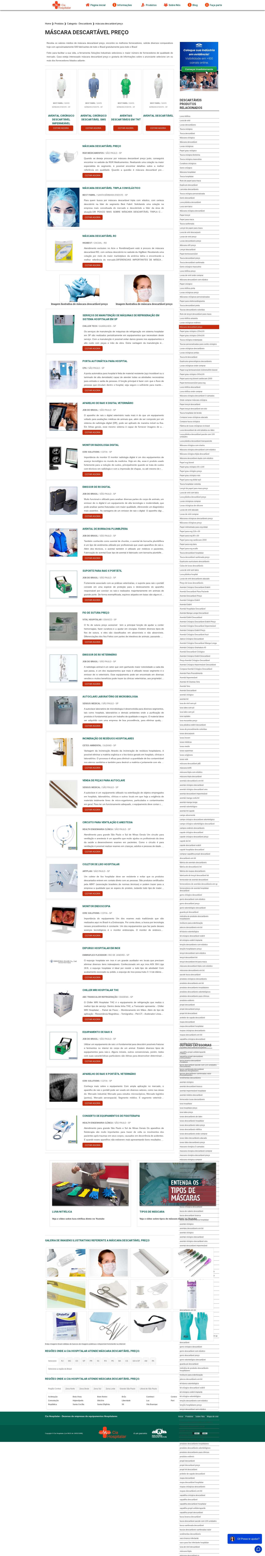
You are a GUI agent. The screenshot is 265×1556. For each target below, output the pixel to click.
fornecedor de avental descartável (194, 880)
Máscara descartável (188, 142)
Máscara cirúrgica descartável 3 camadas (197, 396)
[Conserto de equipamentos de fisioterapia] (63, 1130)
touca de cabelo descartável (191, 1211)
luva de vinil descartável (190, 1547)
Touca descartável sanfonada (192, 262)
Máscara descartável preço (191, 327)
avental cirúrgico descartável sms (193, 789)
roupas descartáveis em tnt (191, 1035)
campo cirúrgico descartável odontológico (197, 819)
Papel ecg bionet (187, 463)
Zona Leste (110, 1389)
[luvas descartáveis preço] (66, 1263)
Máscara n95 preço (188, 245)
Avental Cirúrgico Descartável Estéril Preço (198, 622)
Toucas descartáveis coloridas (192, 310)
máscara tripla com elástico (191, 772)
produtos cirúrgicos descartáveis (193, 979)
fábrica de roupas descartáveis (192, 871)
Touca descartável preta (190, 305)
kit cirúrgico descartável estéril (192, 936)
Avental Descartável (188, 690)
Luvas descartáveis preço (190, 241)
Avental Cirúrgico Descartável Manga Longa (198, 643)
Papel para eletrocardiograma (192, 301)
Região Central (54, 1389)
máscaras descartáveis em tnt (192, 970)
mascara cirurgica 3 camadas (192, 1147)
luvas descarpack (187, 733)
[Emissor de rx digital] (63, 501)
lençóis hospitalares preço (191, 949)
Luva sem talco (186, 207)
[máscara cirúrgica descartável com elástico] (108, 1294)
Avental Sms (185, 686)
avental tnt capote (187, 811)
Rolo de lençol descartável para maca (195, 314)
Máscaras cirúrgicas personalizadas (195, 297)
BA (119, 1361)
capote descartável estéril (190, 845)
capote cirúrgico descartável (191, 832)
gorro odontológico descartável (193, 908)
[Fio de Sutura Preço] (63, 626)
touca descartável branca (190, 1215)
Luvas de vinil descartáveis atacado (194, 579)
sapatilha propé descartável (191, 1512)
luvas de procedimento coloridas (193, 729)
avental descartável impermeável (193, 794)
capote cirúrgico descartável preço (194, 837)
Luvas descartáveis (188, 125)
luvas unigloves (186, 755)
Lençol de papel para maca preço (194, 488)
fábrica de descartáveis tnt (191, 867)
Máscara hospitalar (188, 172)
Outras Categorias (195, 1045)
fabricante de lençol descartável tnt (194, 875)
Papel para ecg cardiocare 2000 (193, 540)
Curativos (184, 1062)
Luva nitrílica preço (188, 271)
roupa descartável (187, 1022)
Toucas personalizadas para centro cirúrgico (198, 344)
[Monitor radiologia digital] (63, 459)
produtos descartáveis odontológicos (195, 992)
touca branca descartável (190, 1198)
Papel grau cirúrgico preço (191, 471)
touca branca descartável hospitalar (194, 1203)
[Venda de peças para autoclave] (63, 794)
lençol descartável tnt (188, 957)
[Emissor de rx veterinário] (63, 668)
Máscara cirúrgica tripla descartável (194, 454)
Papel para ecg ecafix (189, 549)
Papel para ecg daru (188, 544)
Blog (195, 5)
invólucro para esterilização (191, 923)
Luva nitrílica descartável (190, 387)
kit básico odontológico (189, 932)
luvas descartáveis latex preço (192, 1125)
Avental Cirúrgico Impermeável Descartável (198, 665)
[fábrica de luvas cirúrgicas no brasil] (66, 1326)
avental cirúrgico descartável (192, 785)
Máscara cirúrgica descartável (192, 211)
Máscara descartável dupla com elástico (196, 458)
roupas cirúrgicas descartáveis (192, 1031)
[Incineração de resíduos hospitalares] (63, 752)
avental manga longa (188, 802)
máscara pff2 (185, 1172)
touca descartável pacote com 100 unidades (198, 1521)
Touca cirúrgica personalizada (192, 194)
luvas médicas (186, 742)
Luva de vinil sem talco (189, 570)
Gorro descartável (187, 198)
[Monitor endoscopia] (63, 920)
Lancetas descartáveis (189, 189)
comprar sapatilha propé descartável (195, 854)
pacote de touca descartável (191, 1194)
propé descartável (187, 1005)
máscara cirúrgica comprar (191, 1160)
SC (98, 1361)
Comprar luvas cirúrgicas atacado (194, 417)
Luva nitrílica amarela (189, 318)
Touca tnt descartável (188, 357)
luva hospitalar (186, 1104)
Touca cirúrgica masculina (191, 159)
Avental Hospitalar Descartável (192, 609)
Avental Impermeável (188, 678)
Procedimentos (186, 1075)
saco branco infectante (189, 1538)
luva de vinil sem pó (188, 703)
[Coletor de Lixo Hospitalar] (63, 878)
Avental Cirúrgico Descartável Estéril (195, 587)
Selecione (52, 1361)
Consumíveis (185, 1058)
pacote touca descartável (190, 975)
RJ (62, 1361)
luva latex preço (186, 1112)
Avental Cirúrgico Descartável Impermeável (198, 626)
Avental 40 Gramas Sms (190, 682)
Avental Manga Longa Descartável (194, 613)
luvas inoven (185, 738)
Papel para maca (187, 219)
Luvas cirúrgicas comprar (190, 501)
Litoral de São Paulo (148, 1389)
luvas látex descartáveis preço (192, 1142)
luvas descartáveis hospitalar (192, 1121)
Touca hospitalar (187, 176)
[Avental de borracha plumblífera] (63, 542)
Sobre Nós (175, 5)
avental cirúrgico (187, 695)
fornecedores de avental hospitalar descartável (194, 889)
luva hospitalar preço (188, 1108)
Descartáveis (185, 1066)
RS (105, 1361)
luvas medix (185, 746)
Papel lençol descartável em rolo (193, 409)
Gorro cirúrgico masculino (190, 267)
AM (145, 1361)
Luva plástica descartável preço (193, 497)
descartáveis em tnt (188, 858)
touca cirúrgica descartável (191, 1207)
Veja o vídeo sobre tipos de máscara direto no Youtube (168, 1218)
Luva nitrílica (185, 116)
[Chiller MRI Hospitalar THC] (63, 1004)
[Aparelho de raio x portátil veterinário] (63, 1088)
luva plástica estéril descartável (193, 725)
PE (112, 1361)
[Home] (62, 5)
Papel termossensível (189, 254)
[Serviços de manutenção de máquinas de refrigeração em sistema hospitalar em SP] (63, 329)
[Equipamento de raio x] (63, 1046)
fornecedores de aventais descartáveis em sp (198, 884)
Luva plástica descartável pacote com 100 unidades (197, 435)
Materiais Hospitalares (189, 1071)
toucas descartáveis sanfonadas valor (195, 1530)
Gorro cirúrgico (186, 168)
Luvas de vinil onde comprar (191, 275)
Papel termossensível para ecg (192, 383)
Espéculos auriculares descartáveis (194, 561)
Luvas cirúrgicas (186, 146)
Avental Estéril (186, 604)
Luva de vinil (185, 120)
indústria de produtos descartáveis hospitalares (194, 917)
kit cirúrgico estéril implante (191, 940)
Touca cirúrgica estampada (191, 340)
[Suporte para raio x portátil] (63, 584)
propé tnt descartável (188, 1013)
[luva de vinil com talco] (151, 1263)
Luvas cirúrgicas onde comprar (192, 366)
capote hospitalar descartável (192, 850)
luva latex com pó (187, 708)
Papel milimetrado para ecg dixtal (194, 527)
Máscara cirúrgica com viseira (192, 445)
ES (77, 1361)
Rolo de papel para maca (190, 181)
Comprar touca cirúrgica (190, 422)
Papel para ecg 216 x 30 (190, 531)
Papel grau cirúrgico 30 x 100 (192, 467)
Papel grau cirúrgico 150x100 (192, 331)
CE (126, 1361)
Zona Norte (70, 1389)
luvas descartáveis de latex (191, 1117)
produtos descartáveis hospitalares (194, 987)
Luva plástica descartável (190, 202)
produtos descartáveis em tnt (192, 983)
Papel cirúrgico (186, 284)
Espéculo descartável (189, 185)
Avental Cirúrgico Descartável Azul (194, 635)
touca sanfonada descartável (192, 1525)
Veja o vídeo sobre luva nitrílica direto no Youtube (78, 1218)
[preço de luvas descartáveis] (193, 1263)
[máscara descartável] (193, 1326)
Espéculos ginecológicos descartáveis (196, 361)
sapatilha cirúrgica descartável (192, 1039)
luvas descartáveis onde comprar (193, 1134)
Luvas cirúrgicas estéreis (190, 323)
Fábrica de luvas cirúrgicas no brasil (195, 426)
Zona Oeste (84, 1389)
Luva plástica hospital (189, 574)
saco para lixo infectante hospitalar (194, 1543)
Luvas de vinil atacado (189, 510)
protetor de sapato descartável (192, 1018)
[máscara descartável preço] (79, 288)
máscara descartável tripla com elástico (196, 966)
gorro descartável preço (190, 903)
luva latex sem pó (187, 712)
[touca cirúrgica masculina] (193, 1294)
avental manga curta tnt (189, 798)
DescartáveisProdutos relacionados (191, 104)
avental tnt (184, 699)
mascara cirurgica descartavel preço (195, 1155)
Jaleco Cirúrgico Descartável (192, 639)
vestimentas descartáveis (190, 1534)
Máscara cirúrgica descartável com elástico (198, 450)
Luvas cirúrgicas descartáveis (192, 348)
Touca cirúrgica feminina (190, 155)
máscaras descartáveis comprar (193, 1190)
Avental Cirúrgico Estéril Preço (192, 630)
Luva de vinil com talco (189, 493)
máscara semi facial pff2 (190, 1177)
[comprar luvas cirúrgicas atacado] (108, 1263)
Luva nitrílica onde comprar (191, 391)
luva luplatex (185, 716)
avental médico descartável (191, 1095)
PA (153, 1361)
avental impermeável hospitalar (193, 1091)
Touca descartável (187, 133)
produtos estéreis (187, 1000)
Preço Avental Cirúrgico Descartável (195, 660)
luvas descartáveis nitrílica (191, 1129)
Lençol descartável (188, 250)
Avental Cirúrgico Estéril (190, 600)
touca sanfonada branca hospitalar (194, 1220)
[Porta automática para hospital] (63, 375)
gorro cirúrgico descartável (191, 895)
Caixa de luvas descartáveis (191, 566)
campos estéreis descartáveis (192, 828)
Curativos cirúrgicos (188, 163)
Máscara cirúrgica (187, 138)
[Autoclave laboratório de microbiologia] (63, 710)
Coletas (183, 1054)
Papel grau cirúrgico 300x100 (192, 374)
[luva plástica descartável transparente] (66, 1294)
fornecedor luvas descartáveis (192, 1099)
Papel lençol (185, 215)
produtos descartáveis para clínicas (194, 996)
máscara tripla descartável (191, 776)
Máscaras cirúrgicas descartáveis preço (196, 518)
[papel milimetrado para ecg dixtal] (151, 1326)
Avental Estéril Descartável (191, 617)
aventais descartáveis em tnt (191, 781)
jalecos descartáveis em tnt (191, 927)
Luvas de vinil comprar (189, 514)
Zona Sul (97, 1389)
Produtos (151, 5)
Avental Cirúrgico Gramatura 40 (193, 647)
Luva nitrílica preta (187, 288)
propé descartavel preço (190, 1009)
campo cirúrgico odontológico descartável (197, 824)
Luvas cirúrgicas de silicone (191, 506)
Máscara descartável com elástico (194, 280)
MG (69, 1361)
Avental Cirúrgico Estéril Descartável (195, 656)
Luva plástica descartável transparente (196, 441)
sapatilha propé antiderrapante (192, 1508)
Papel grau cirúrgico (188, 151)
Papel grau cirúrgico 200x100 (192, 336)
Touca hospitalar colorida (190, 484)
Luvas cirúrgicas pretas (189, 353)
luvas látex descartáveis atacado (193, 1138)
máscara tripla (186, 1181)
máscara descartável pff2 (190, 764)
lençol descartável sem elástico (193, 953)
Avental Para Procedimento (191, 673)
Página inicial (98, 5)
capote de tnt (185, 841)
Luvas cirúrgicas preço (189, 293)
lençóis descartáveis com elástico (194, 944)
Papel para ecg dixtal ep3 (190, 480)
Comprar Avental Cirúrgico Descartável (196, 669)
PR (91, 1361)
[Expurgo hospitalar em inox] (63, 962)
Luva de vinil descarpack (190, 232)
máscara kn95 (186, 768)
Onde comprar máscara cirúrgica (193, 400)
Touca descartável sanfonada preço (194, 557)
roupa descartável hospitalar (192, 1026)
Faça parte (216, 5)
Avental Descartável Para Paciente (194, 592)
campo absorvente (187, 815)
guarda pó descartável (189, 912)
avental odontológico (188, 807)
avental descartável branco (191, 1086)
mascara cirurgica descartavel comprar (196, 1151)
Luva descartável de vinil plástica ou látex (197, 430)
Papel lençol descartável (190, 404)
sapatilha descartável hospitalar (193, 1504)
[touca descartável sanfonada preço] (151, 1294)
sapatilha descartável (189, 1500)
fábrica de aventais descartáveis (193, 862)
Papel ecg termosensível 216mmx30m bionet (198, 370)
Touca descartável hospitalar (192, 553)
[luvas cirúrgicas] (108, 1326)
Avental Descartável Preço (191, 596)
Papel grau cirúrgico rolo (190, 475)
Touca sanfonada (187, 224)
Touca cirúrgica (186, 129)
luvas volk (184, 759)
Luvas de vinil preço (188, 237)
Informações (124, 5)
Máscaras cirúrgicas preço (191, 523)
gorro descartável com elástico (192, 899)
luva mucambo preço (188, 721)
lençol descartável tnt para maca (193, 962)
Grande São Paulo (127, 1389)
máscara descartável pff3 (190, 1168)
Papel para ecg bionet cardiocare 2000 (196, 379)
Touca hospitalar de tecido (191, 413)
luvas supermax (186, 751)
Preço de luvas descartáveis (191, 583)
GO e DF (136, 1361)
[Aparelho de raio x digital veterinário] (63, 417)
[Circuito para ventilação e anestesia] (63, 836)
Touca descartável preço (190, 258)
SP (84, 1361)
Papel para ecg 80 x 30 (189, 536)
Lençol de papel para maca (191, 228)
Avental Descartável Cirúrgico (192, 652)
